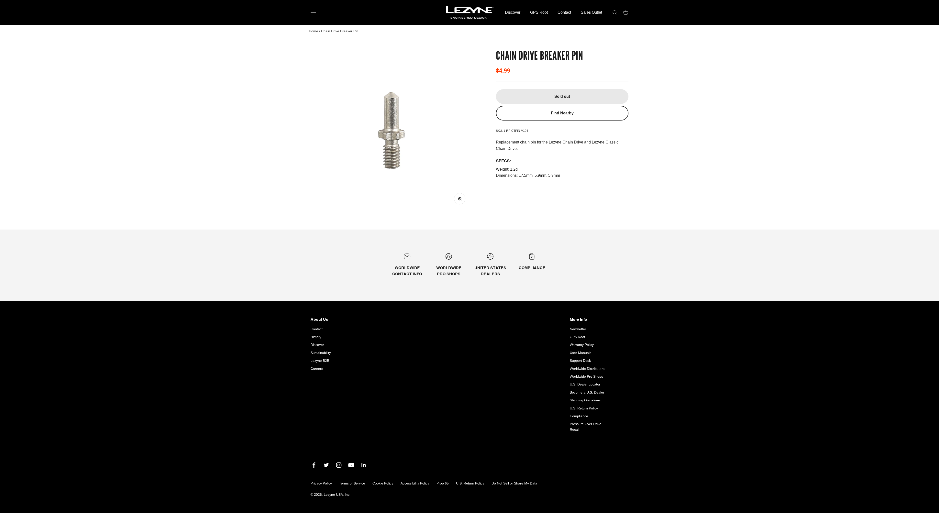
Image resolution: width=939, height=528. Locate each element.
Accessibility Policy (415, 483)
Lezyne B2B (320, 361)
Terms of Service (352, 483)
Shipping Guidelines (585, 400)
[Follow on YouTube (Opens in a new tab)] (351, 465)
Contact (564, 12)
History (316, 337)
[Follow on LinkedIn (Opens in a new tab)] (363, 465)
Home (313, 31)
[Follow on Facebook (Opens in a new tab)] (314, 465)
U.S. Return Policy (584, 408)
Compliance (579, 416)
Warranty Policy (582, 345)
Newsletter (578, 329)
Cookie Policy (382, 483)
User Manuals (580, 353)
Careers (317, 369)
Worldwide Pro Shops (586, 376)
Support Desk (580, 361)
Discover (512, 12)
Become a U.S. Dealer (587, 392)
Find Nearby (562, 113)
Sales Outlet (591, 12)
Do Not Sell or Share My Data (514, 483)
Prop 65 (442, 483)
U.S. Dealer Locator (585, 384)
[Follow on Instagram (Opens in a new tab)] (338, 465)
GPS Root (539, 12)
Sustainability (321, 353)
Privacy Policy (321, 483)
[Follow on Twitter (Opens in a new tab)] (326, 465)
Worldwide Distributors (587, 369)
